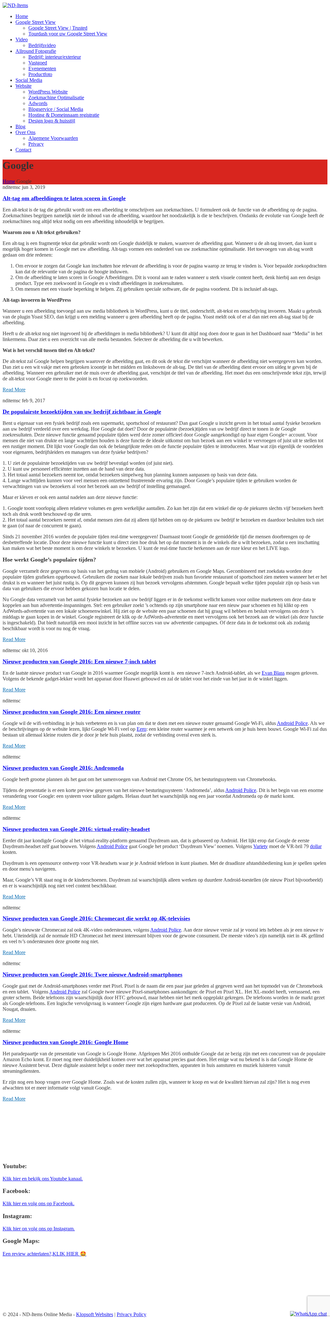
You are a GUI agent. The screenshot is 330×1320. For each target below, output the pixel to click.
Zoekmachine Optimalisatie (56, 97)
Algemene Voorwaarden (53, 138)
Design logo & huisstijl (51, 120)
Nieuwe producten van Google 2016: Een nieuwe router (72, 712)
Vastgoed (37, 62)
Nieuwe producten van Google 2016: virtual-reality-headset (76, 829)
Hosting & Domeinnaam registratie (63, 115)
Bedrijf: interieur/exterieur (54, 57)
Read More (14, 389)
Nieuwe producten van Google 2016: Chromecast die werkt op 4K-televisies (96, 918)
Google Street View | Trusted (57, 28)
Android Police (292, 723)
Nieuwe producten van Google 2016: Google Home (65, 1042)
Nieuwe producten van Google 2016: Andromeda (63, 768)
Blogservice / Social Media (55, 109)
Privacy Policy (131, 1314)
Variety (260, 846)
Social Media (28, 80)
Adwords (37, 103)
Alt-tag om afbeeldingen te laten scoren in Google (64, 198)
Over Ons (25, 132)
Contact (23, 149)
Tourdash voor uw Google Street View (67, 33)
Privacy (36, 144)
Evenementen (42, 68)
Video (21, 39)
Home (21, 16)
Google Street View (35, 22)
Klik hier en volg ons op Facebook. (38, 1203)
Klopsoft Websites (94, 1314)
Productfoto (40, 74)
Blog (20, 126)
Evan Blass (273, 673)
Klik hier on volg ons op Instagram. (39, 1228)
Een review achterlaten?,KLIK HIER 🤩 (44, 1253)
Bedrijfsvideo (42, 45)
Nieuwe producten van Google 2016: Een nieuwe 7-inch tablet (79, 661)
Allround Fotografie (35, 51)
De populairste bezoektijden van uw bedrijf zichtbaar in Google (82, 411)
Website (23, 86)
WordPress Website (48, 91)
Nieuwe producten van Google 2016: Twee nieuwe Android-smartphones (92, 974)
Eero (141, 729)
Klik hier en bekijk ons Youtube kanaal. (43, 1178)
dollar (316, 846)
